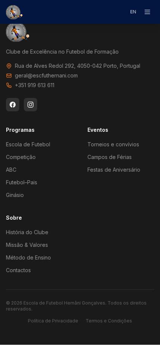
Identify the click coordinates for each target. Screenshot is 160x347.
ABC (11, 169)
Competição (21, 157)
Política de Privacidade (53, 321)
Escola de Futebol (28, 144)
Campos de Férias (109, 157)
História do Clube (27, 232)
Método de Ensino (28, 257)
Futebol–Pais (21, 182)
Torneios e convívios (113, 144)
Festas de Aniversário (113, 169)
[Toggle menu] (147, 12)
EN (133, 12)
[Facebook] (12, 104)
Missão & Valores (27, 245)
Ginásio (15, 195)
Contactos (18, 270)
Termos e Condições (109, 321)
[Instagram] (30, 104)
